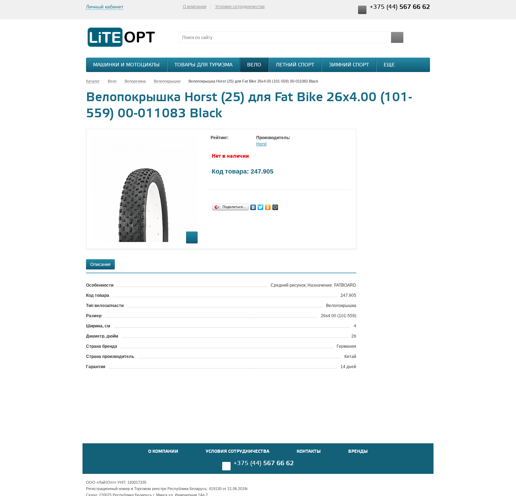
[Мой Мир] (275, 207)
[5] (242, 144)
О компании (194, 6)
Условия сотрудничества (240, 6)
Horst (261, 144)
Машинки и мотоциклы (126, 65)
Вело (254, 65)
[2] (221, 144)
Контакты (309, 451)
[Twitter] (260, 207)
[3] (228, 144)
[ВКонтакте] (253, 207)
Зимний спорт (349, 65)
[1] (214, 144)
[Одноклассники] (268, 207)
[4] (235, 144)
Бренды (358, 451)
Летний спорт (295, 65)
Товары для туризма (203, 65)
